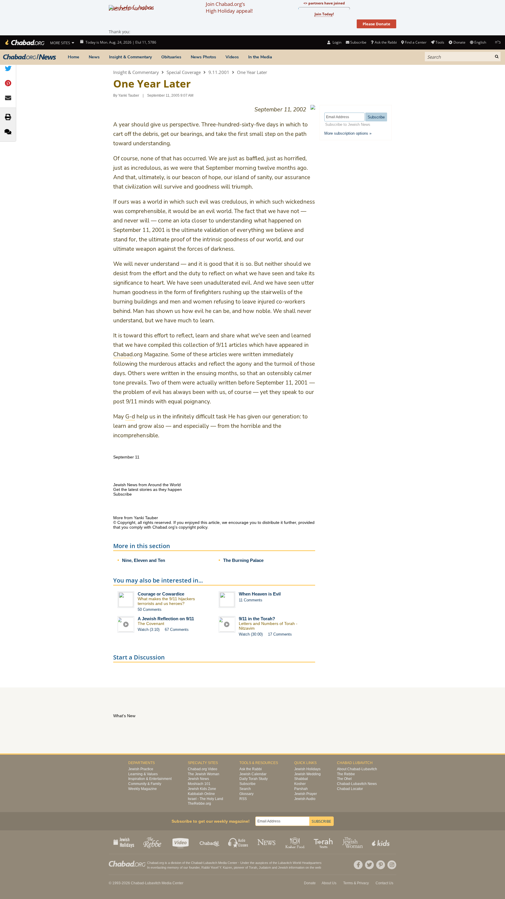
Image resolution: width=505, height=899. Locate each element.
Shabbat (301, 779)
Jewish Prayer (305, 794)
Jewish (283, 867)
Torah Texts (324, 842)
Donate (459, 42)
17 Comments (280, 634)
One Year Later (252, 72)
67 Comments (177, 629)
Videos (232, 57)
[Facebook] (358, 864)
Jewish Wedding (307, 774)
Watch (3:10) (148, 629)
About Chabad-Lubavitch (357, 769)
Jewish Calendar (253, 774)
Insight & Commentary (130, 57)
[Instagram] (391, 864)
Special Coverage (184, 72)
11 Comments (250, 600)
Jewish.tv (181, 842)
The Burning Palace (243, 560)
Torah (253, 867)
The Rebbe (346, 774)
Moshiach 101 (199, 784)
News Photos (203, 57)
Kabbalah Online (201, 794)
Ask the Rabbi (386, 42)
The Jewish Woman (203, 774)
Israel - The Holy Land (205, 799)
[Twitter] (369, 864)
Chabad (196, 863)
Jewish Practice (140, 769)
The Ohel (344, 779)
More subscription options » (347, 133)
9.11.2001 (218, 72)
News (94, 57)
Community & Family (144, 784)
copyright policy (193, 527)
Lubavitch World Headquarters (300, 863)
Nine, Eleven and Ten (143, 560)
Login (336, 42)
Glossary (246, 794)
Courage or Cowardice (161, 593)
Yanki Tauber (128, 95)
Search (245, 789)
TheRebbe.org (199, 803)
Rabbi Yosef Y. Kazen (216, 867)
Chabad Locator (350, 789)
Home (73, 57)
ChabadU (210, 842)
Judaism (265, 867)
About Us (329, 883)
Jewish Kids (381, 842)
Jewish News (198, 779)
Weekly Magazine (142, 789)
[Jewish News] (29, 57)
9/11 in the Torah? (257, 618)
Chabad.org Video (202, 769)
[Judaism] (24, 42)
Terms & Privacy (356, 883)
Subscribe (247, 784)
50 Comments (150, 609)
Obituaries (171, 57)
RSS (243, 799)
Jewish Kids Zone (202, 789)
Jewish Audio (304, 799)
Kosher (300, 784)
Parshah (301, 789)
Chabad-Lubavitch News (357, 784)
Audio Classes (238, 842)
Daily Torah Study (253, 779)
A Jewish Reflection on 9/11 (166, 618)
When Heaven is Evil (260, 593)
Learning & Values (143, 774)
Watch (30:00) (251, 634)
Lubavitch (210, 863)
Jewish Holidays (307, 769)
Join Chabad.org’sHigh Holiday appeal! (229, 7)
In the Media (260, 57)
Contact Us (384, 883)
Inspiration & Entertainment (150, 779)
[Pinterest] (380, 864)
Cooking (295, 842)
